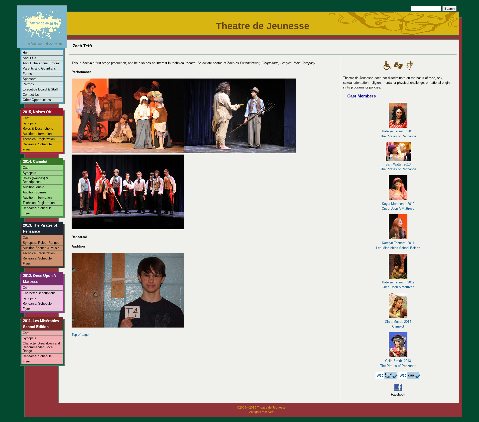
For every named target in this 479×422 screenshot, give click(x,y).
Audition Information (37, 134)
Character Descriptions (39, 293)
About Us (29, 58)
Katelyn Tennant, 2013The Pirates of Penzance (398, 133)
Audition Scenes (34, 192)
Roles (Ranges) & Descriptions (35, 180)
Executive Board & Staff (40, 89)
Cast (26, 118)
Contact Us (31, 94)
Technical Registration (39, 139)
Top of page (80, 335)
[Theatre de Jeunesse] (42, 39)
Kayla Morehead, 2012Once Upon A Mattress (398, 206)
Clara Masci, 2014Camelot (398, 324)
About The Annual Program (42, 63)
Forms (27, 74)
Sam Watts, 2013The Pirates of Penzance (398, 167)
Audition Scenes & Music (41, 248)
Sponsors (29, 79)
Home (27, 53)
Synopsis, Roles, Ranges (41, 243)
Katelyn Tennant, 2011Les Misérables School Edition (398, 245)
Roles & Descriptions (38, 128)
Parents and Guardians (39, 68)
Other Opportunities (37, 100)
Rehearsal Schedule (37, 144)
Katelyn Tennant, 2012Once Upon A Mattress (398, 284)
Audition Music (33, 187)
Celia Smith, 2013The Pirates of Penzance (398, 363)
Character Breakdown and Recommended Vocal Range (41, 347)
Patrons (28, 84)
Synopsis (29, 123)
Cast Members (361, 96)
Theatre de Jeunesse (262, 25)
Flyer (26, 149)
